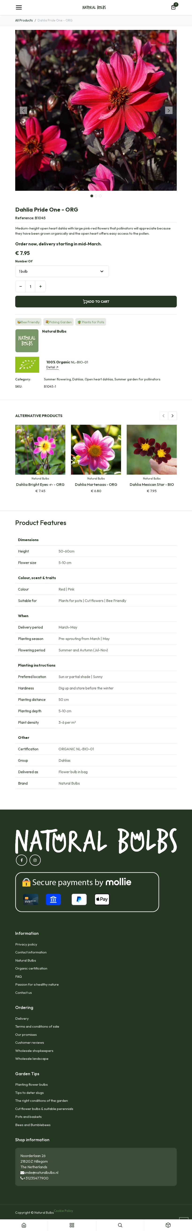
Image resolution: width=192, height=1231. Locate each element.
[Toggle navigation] (18, 7)
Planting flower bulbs (31, 1084)
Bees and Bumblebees (33, 1125)
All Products (24, 20)
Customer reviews (29, 1042)
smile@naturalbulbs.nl (41, 1172)
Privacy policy (26, 944)
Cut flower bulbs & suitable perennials (44, 1108)
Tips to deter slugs (29, 1092)
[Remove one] (20, 286)
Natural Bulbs (25, 960)
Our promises (26, 1034)
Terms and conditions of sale (37, 1026)
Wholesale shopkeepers (34, 1050)
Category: (23, 379)
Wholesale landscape (31, 1058)
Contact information (31, 952)
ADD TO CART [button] (98, 301)
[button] (23, 110)
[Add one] (40, 286)
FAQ (18, 976)
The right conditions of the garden (41, 1100)
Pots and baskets (28, 1116)
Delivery (22, 1018)
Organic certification (31, 968)
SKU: (18, 386)
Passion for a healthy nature (37, 984)
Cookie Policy (63, 1211)
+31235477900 (35, 1178)
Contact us (23, 992)
